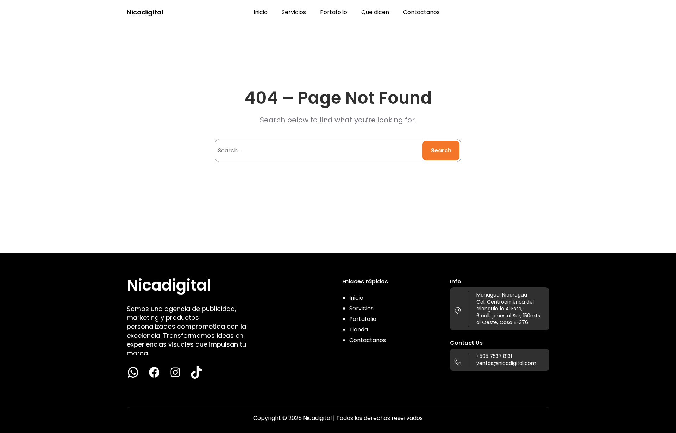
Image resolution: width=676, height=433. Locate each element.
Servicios (361, 308)
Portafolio (362, 319)
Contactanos (367, 340)
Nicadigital (145, 12)
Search (441, 150)
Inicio (356, 298)
